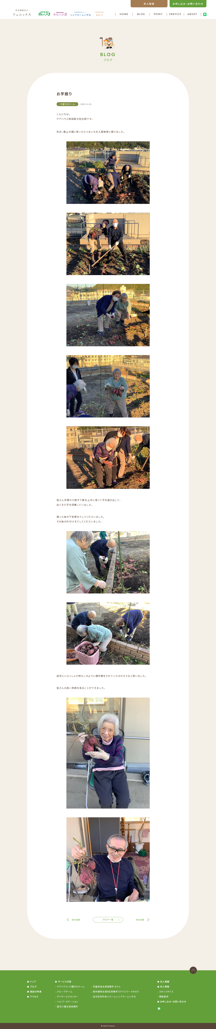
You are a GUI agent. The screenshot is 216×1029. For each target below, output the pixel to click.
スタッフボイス (166, 991)
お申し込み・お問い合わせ (188, 3)
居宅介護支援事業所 (67, 1006)
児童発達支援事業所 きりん (107, 986)
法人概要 (164, 981)
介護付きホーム (67, 104)
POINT (158, 14)
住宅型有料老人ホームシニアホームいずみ (114, 996)
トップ (33, 981)
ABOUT (192, 14)
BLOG (141, 14)
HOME (124, 14)
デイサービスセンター (67, 996)
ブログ (33, 986)
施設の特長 (35, 991)
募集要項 (164, 996)
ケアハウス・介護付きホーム (71, 986)
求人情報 (149, 3)
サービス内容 (64, 981)
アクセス (34, 996)
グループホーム (64, 991)
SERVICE (175, 14)
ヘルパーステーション (67, 1001)
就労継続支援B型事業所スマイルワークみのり (116, 991)
